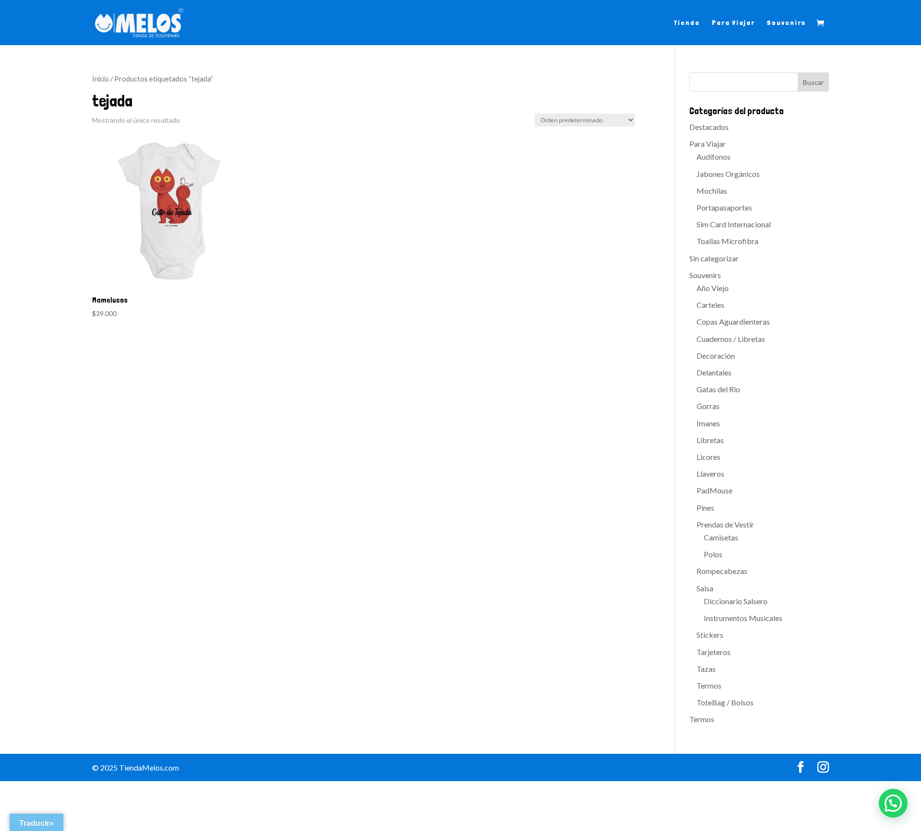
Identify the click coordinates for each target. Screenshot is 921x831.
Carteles (710, 304)
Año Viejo (713, 288)
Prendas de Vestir (725, 524)
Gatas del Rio (718, 389)
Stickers (710, 634)
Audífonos (714, 156)
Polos (713, 554)
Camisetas (721, 537)
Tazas (706, 668)
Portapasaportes (724, 207)
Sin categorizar (714, 258)
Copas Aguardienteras (733, 321)
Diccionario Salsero (736, 601)
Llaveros (710, 473)
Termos (709, 685)
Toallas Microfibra (727, 241)
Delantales (714, 372)
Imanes (708, 423)
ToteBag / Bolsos (725, 702)
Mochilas (712, 190)
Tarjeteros (714, 651)
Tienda (687, 22)
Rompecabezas (722, 570)
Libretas (710, 440)
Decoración (716, 355)
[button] (893, 803)
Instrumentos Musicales (743, 617)
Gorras (708, 405)
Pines (705, 507)
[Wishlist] (231, 148)
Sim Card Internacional (734, 224)
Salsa (705, 588)
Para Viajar (733, 22)
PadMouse (714, 490)
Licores (708, 456)
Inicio (100, 78)
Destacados (709, 126)
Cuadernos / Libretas (731, 338)
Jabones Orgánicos (728, 173)
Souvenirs (786, 22)
